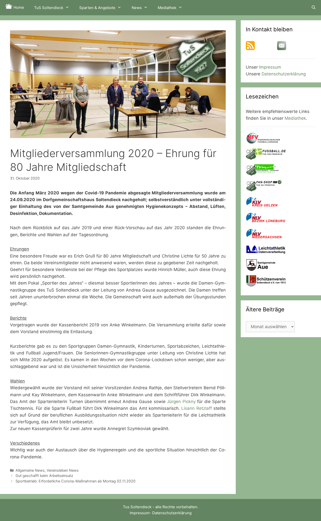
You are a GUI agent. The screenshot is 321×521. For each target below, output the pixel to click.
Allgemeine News (30, 470)
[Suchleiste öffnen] (313, 7)
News (137, 7)
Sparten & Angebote (97, 7)
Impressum (270, 67)
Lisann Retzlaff (196, 408)
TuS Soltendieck (48, 7)
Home (18, 7)
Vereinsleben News (63, 470)
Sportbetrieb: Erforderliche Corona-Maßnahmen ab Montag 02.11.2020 (75, 481)
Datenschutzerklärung (284, 73)
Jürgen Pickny (181, 401)
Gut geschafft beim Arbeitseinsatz (44, 475)
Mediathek (167, 7)
